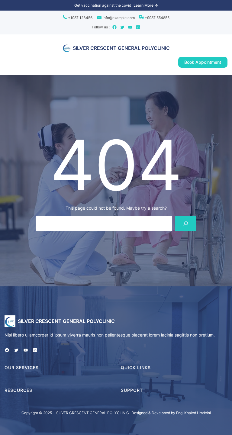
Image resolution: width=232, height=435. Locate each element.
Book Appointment (202, 62)
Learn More (143, 5)
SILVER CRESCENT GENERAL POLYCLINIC (121, 48)
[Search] (186, 223)
